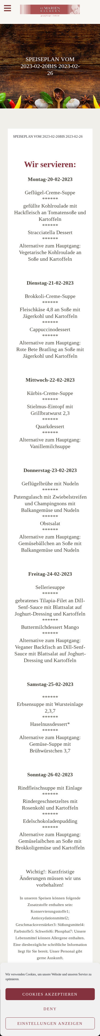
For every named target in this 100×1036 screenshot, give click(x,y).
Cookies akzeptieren (50, 994)
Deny (50, 1009)
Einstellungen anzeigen (50, 1023)
